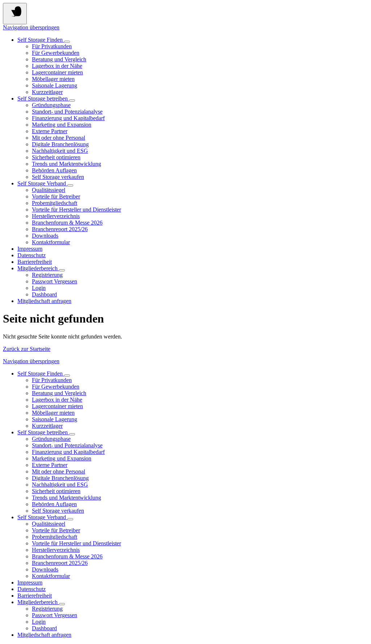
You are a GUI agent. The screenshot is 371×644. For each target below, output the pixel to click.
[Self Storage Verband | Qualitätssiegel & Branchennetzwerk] (70, 185)
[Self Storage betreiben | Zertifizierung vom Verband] (72, 100)
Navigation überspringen (31, 27)
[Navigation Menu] (15, 13)
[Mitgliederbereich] (62, 270)
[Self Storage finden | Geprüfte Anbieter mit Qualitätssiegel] (67, 42)
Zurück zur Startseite (26, 349)
